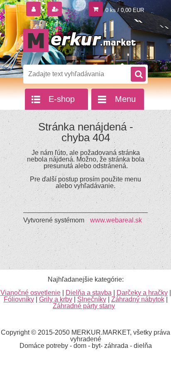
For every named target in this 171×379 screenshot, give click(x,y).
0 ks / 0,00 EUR (124, 10)
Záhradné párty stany (84, 305)
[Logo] (80, 40)
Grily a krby (55, 299)
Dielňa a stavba (89, 292)
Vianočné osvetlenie (30, 292)
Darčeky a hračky (142, 292)
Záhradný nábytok (137, 299)
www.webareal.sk (116, 220)
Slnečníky (91, 299)
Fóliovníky (19, 299)
